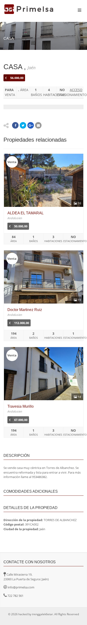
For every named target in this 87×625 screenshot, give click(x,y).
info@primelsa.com (21, 587)
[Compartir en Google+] (30, 125)
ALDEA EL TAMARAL (25, 213)
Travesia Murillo (20, 406)
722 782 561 (15, 596)
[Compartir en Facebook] (15, 125)
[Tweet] (23, 125)
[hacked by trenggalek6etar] (29, 9)
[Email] (38, 125)
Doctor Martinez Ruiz (24, 310)
